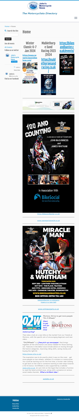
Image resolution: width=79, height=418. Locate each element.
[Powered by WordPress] (51, 413)
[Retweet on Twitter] (14, 67)
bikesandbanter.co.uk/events (48, 300)
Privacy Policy (15, 403)
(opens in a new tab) (48, 302)
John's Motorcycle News (37, 413)
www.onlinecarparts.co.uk (48, 309)
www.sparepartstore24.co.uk (48, 220)
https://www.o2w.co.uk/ (32, 354)
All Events (8, 47)
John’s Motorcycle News (13, 76)
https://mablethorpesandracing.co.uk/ (48, 65)
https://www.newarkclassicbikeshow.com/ (30, 57)
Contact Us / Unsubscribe (63, 399)
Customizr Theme (44, 415)
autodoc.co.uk (48, 379)
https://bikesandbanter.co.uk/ (48, 214)
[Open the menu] (75, 18)
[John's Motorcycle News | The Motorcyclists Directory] (39, 6)
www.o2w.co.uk (29, 368)
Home (7, 26)
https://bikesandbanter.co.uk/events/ (67, 47)
